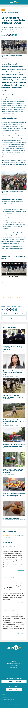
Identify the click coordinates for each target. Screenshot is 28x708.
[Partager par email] (13, 35)
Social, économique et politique (9, 12)
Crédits (3, 694)
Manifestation (8, 14)
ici (13, 251)
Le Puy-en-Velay (10, 10)
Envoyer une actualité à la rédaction (15, 313)
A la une (14, 661)
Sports (14, 669)
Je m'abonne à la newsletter (14, 681)
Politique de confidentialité (7, 699)
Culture (3, 14)
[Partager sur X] (10, 35)
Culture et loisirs (14, 665)
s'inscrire (14, 535)
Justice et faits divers (14, 667)
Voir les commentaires (16, 306)
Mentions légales (5, 697)
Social (13, 14)
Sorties (3, 672)
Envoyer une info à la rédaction (8, 658)
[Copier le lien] (16, 35)
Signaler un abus (20, 570)
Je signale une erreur (14, 318)
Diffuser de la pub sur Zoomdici (8, 656)
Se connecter (6, 535)
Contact (3, 654)
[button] (25, 2)
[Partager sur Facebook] (7, 35)
